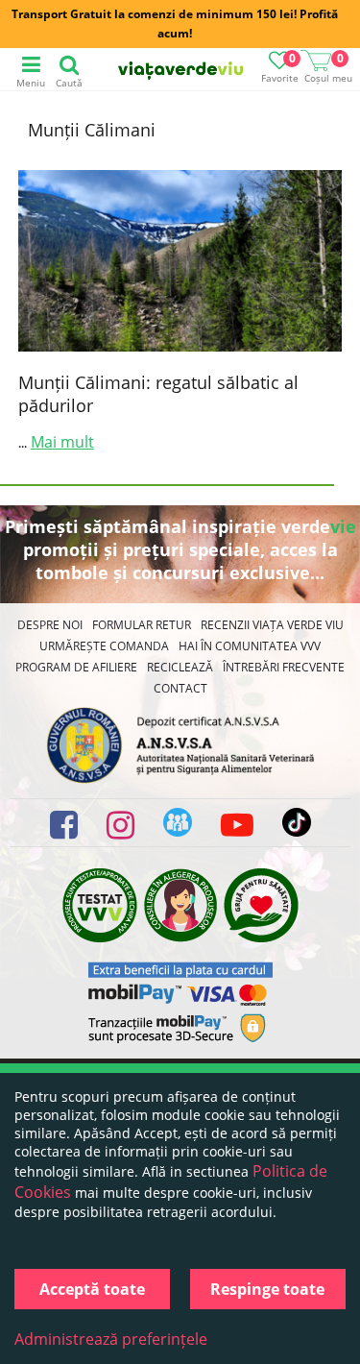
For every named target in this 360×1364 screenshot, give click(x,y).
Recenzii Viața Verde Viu (272, 625)
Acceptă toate (92, 1289)
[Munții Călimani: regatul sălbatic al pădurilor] (180, 263)
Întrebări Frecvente (284, 667)
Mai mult (62, 441)
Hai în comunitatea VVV (250, 646)
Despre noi (50, 625)
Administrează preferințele (110, 1339)
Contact (180, 688)
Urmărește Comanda (104, 646)
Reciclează (180, 667)
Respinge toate (267, 1289)
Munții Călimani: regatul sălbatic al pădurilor (158, 394)
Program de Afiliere (76, 667)
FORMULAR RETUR (141, 625)
